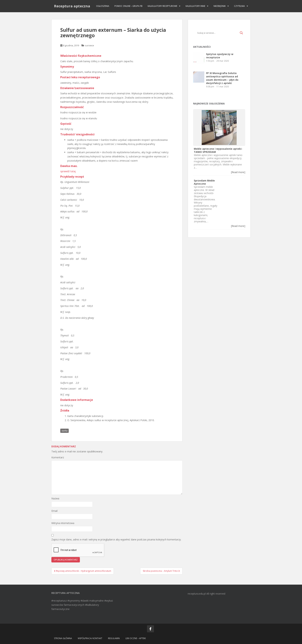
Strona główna (63, 638)
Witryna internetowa (62, 523)
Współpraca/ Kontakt (90, 638)
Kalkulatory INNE (195, 6)
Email (54, 510)
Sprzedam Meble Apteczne (204, 182)
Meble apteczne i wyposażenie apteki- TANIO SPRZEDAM (218, 150)
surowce (89, 45)
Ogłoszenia (102, 6)
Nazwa (55, 498)
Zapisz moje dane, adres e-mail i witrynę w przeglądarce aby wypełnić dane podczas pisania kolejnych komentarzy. (116, 539)
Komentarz (57, 457)
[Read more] (238, 172)
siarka (64, 430)
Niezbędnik (220, 6)
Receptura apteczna (72, 6)
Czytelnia (239, 6)
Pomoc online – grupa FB (128, 6)
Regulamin (114, 638)
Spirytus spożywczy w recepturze (219, 55)
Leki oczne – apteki (135, 638)
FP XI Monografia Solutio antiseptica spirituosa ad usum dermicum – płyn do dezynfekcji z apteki (222, 78)
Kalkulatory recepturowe (162, 6)
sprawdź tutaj (68, 171)
